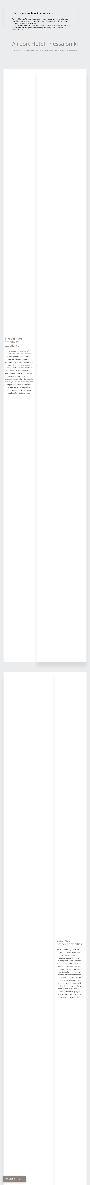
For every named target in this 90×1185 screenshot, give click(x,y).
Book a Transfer (16, 1179)
